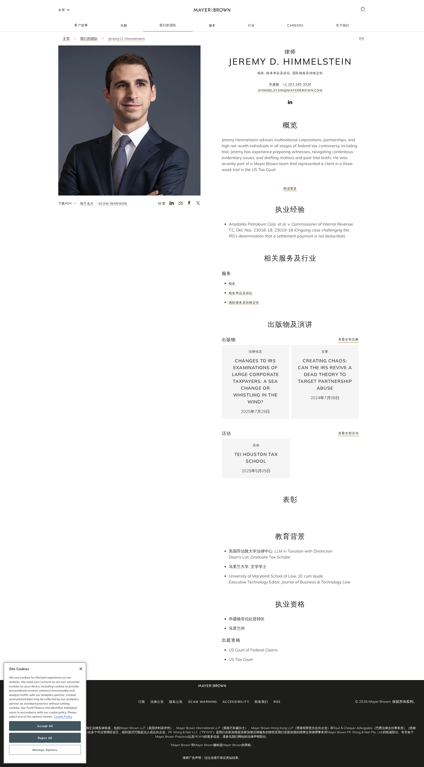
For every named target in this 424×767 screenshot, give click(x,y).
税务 (232, 284)
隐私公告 (176, 702)
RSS (277, 702)
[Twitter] (198, 204)
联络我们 (261, 702)
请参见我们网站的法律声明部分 (244, 737)
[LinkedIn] (171, 204)
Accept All (45, 726)
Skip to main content (21, 3)
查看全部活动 (348, 433)
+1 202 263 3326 (297, 84)
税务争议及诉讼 (241, 293)
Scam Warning (112, 203)
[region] (45, 712)
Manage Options (44, 750)
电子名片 (87, 203)
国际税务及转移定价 (244, 303)
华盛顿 (274, 84)
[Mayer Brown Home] (212, 10)
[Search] (363, 10)
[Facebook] (189, 204)
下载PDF (65, 203)
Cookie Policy (63, 716)
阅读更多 (290, 188)
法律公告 (157, 702)
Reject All (45, 738)
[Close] (81, 669)
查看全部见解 (348, 339)
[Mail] (180, 203)
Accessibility (235, 702)
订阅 (141, 702)
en (361, 38)
